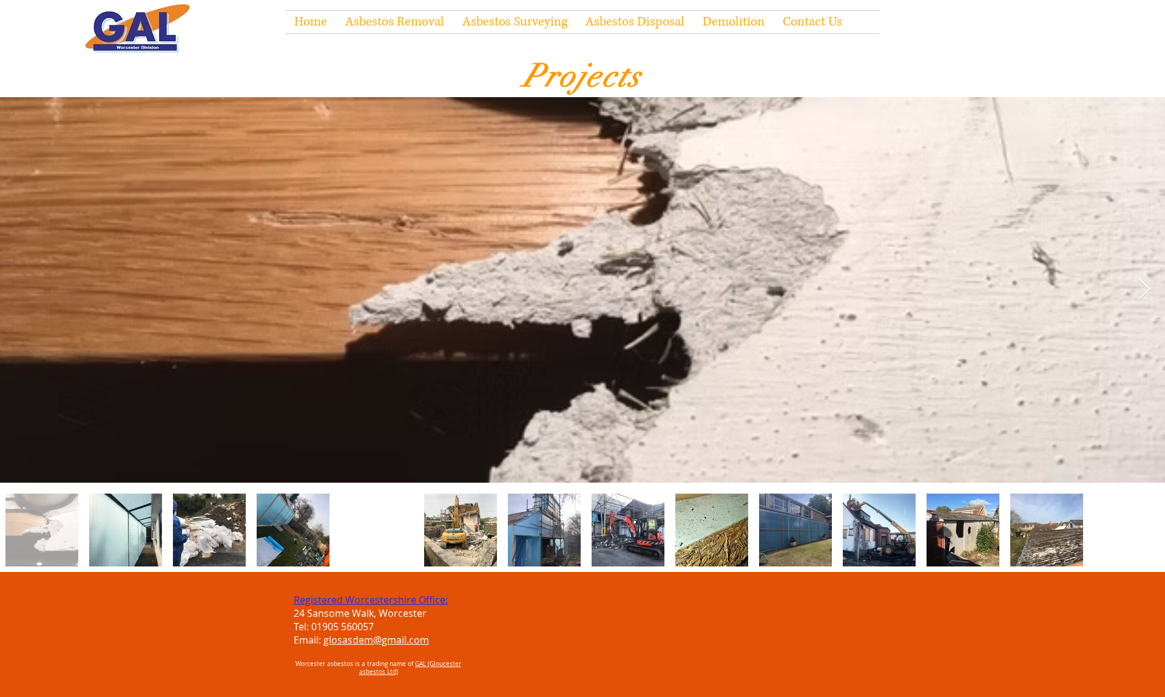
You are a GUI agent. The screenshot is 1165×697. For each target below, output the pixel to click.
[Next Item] (1144, 290)
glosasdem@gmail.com (376, 640)
